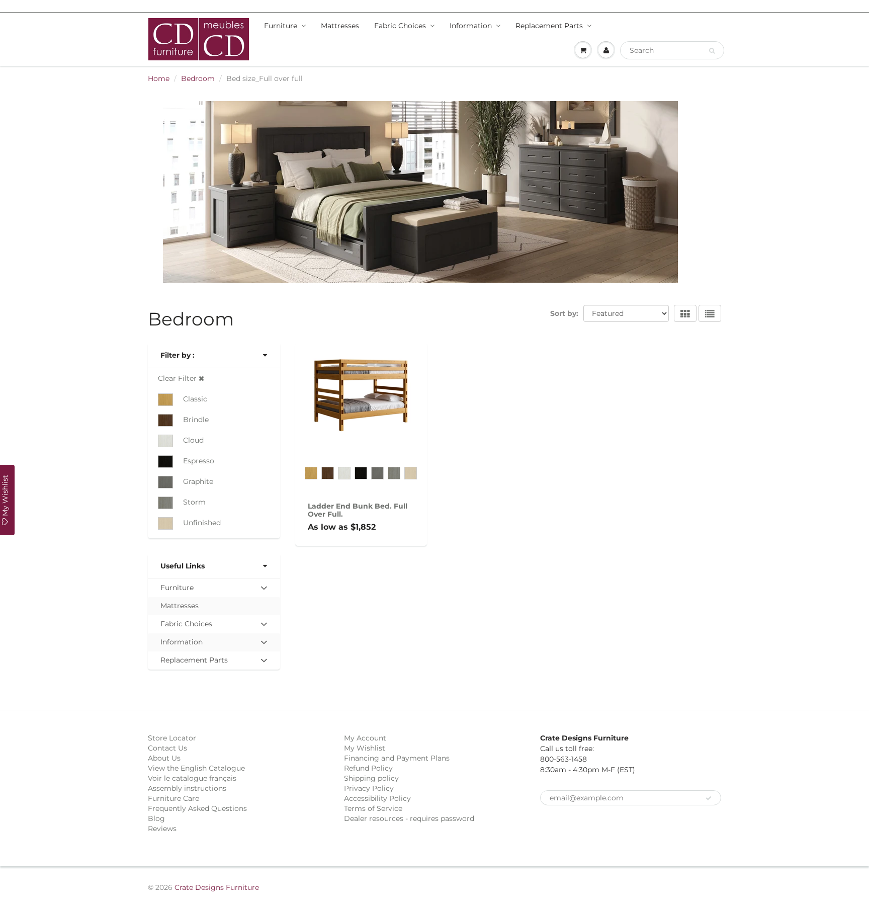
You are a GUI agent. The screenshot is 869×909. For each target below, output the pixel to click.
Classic (195, 398)
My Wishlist (364, 748)
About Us (164, 758)
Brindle (196, 419)
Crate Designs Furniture (217, 887)
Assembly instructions (187, 788)
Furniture (280, 25)
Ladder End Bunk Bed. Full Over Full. (357, 510)
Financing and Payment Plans (397, 758)
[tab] (214, 588)
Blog (156, 818)
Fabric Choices (400, 25)
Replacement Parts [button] (194, 662)
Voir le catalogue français (192, 778)
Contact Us (167, 748)
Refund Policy (368, 768)
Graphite (198, 481)
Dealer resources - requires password (409, 818)
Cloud (193, 440)
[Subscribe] (708, 798)
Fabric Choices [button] (186, 626)
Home (158, 78)
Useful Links (182, 565)
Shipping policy (371, 778)
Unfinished (202, 522)
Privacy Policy (369, 788)
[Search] (712, 51)
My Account (365, 737)
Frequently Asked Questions (197, 808)
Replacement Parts (549, 25)
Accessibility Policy (377, 798)
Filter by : (177, 355)
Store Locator (172, 737)
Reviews (162, 828)
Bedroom (198, 78)
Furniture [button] (177, 590)
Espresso (198, 460)
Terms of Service (373, 808)
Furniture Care (173, 798)
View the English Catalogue (196, 768)
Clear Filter (178, 378)
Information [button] (181, 644)
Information (471, 25)
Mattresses (340, 25)
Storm (194, 502)
